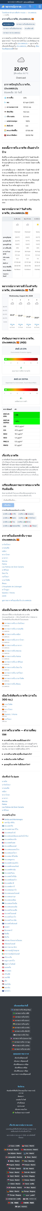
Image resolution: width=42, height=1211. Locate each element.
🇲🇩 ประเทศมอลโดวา (9, 853)
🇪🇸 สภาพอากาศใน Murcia (11, 652)
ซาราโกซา (6, 555)
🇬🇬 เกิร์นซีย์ (6, 974)
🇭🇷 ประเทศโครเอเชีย (9, 910)
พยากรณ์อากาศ (8, 24)
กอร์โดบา (5, 577)
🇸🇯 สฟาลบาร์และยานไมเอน (12, 940)
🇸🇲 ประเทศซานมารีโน (10, 829)
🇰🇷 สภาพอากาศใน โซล (21, 1035)
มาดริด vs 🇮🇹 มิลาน (24, 522)
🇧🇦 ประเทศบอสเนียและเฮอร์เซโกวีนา (15, 836)
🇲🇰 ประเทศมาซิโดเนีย (10, 856)
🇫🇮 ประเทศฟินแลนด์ (9, 846)
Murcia (4, 561)
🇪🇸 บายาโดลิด (7, 705)
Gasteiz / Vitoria (8, 593)
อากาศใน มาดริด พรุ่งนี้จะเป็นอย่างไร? (18, 754)
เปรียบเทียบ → (8, 505)
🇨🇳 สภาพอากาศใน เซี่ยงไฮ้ (21, 1031)
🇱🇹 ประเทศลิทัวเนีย (9, 870)
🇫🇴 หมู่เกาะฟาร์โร (8, 961)
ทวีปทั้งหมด (21, 1103)
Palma (4, 564)
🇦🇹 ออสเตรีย (6, 967)
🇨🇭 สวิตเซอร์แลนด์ (8, 944)
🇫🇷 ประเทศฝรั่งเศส (8, 843)
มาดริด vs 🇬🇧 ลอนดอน (26, 514)
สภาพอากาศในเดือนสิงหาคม (26, 24)
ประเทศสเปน (32, 12)
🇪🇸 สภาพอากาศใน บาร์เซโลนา (13, 624)
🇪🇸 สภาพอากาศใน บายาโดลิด (13, 679)
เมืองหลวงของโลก (21, 1109)
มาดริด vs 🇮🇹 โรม (9, 522)
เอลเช (4, 596)
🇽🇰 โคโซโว (6, 991)
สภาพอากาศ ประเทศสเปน (11, 33)
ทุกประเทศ (21, 1106)
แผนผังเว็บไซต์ (21, 1099)
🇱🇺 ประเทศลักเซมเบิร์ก (10, 863)
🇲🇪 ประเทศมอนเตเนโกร (10, 849)
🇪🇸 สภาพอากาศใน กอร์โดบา (12, 674)
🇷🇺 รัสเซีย (5, 934)
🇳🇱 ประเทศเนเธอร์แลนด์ (10, 893)
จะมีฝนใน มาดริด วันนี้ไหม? (14, 759)
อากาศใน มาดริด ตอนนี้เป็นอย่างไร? (17, 740)
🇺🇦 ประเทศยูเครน (8, 859)
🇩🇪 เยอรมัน (6, 987)
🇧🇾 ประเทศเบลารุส (8, 897)
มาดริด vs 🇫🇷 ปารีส (9, 514)
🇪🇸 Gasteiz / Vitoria (9, 715)
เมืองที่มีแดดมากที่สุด (21, 1071)
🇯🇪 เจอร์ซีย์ (6, 977)
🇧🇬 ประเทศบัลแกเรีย (9, 839)
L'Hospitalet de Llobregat (12, 586)
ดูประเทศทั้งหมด (29, 2)
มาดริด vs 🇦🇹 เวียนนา (30, 526)
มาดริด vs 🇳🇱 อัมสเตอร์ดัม (11, 526)
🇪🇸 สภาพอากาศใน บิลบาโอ (12, 668)
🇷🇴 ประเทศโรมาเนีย (9, 920)
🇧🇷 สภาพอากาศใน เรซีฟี (21, 1013)
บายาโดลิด (6, 580)
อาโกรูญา (5, 590)
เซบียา (4, 551)
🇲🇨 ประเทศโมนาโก (9, 917)
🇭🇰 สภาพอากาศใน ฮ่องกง (21, 1020)
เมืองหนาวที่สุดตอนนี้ (21, 1061)
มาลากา (5, 558)
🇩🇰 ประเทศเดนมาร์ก (9, 890)
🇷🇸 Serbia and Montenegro (12, 819)
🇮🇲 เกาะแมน (6, 971)
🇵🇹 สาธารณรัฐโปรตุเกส (10, 950)
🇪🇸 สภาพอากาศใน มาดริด (21, 1027)
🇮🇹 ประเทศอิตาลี (8, 883)
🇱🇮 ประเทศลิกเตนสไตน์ (10, 866)
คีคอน (4, 583)
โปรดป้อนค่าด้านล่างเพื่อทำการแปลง (13, 12)
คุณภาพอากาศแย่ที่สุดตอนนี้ (21, 1074)
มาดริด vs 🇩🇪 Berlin (9, 518)
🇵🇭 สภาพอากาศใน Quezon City (21, 1038)
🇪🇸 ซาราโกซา (7, 710)
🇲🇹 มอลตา (6, 927)
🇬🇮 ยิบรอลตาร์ (7, 930)
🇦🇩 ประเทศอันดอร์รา (9, 880)
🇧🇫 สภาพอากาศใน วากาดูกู (21, 1042)
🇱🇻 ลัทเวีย (5, 937)
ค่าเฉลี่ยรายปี (29, 28)
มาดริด (4, 781)
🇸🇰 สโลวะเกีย (7, 957)
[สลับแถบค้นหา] (30, 6)
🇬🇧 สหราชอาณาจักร (9, 947)
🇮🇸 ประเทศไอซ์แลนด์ (9, 923)
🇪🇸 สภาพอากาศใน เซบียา (11, 635)
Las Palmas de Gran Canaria (13, 567)
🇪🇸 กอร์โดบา (6, 720)
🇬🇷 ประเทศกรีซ (7, 826)
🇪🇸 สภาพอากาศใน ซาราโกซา (13, 641)
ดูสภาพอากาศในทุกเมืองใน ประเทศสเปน (16, 600)
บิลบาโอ (5, 573)
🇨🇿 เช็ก (4, 981)
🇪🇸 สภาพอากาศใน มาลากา (12, 646)
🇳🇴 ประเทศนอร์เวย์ (8, 833)
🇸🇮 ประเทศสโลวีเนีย (9, 876)
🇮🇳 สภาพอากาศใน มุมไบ (21, 1024)
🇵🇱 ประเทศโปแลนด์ (9, 913)
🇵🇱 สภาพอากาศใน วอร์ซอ (21, 1045)
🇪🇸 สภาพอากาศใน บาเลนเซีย (12, 630)
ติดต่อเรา (21, 1096)
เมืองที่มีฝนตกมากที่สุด (21, 1064)
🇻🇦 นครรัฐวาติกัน (8, 822)
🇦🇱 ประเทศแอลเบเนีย (9, 907)
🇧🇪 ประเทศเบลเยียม (9, 900)
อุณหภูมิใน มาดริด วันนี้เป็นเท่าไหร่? (17, 764)
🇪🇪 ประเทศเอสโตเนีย (9, 903)
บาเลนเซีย (5, 548)
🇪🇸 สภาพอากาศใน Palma (11, 657)
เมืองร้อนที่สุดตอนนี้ (21, 1058)
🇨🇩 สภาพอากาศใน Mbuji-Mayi (21, 1010)
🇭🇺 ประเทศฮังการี (8, 886)
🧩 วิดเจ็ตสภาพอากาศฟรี (21, 1113)
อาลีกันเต (5, 570)
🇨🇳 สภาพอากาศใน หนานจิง (21, 1049)
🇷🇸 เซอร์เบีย (6, 984)
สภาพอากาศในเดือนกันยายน (12, 28)
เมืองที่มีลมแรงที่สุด (21, 1068)
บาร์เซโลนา (6, 544)
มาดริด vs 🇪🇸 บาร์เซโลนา (27, 518)
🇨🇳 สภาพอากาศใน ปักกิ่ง (21, 1017)
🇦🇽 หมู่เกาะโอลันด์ (8, 964)
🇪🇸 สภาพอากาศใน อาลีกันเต (12, 663)
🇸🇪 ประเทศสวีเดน (8, 873)
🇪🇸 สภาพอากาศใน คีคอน (11, 685)
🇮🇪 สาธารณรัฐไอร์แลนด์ (11, 954)
